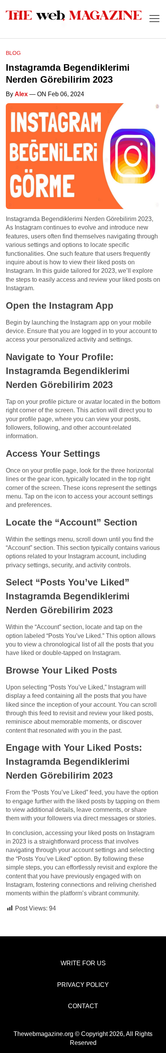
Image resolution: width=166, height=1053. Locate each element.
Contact (83, 1006)
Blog (13, 53)
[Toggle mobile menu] (154, 19)
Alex (21, 94)
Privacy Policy (83, 985)
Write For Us (83, 963)
